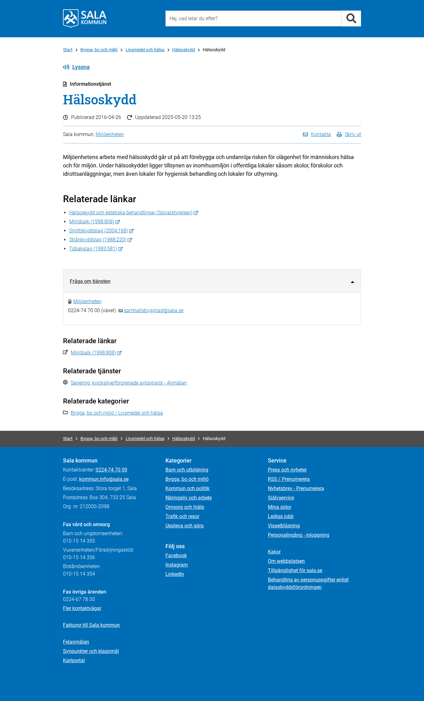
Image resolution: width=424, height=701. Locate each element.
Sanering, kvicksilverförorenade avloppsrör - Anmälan (129, 383)
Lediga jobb (281, 516)
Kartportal (74, 660)
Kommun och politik (187, 488)
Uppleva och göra (184, 526)
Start (68, 49)
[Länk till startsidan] (84, 18)
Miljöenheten (110, 134)
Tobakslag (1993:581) (93, 249)
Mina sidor (279, 507)
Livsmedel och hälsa (145, 49)
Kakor (274, 552)
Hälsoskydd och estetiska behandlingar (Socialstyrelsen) (130, 213)
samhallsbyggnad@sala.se (153, 310)
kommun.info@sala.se (104, 479)
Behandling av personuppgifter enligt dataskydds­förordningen (308, 583)
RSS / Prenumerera (289, 479)
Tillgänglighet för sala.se (295, 570)
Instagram (176, 565)
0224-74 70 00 (111, 470)
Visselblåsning (284, 526)
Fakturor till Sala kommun (91, 625)
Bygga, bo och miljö (99, 49)
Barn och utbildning (186, 470)
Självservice (281, 498)
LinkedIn (174, 574)
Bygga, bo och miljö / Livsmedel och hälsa (117, 413)
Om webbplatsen (286, 561)
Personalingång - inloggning (298, 535)
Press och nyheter (287, 470)
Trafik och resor (182, 516)
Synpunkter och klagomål (91, 651)
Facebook (176, 555)
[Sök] (351, 18)
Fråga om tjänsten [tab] (90, 281)
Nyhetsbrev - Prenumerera (296, 488)
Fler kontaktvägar (82, 608)
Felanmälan (76, 642)
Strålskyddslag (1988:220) (97, 240)
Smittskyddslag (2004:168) (98, 231)
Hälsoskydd (183, 49)
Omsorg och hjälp (184, 507)
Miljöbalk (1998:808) (91, 222)
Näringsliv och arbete (188, 498)
